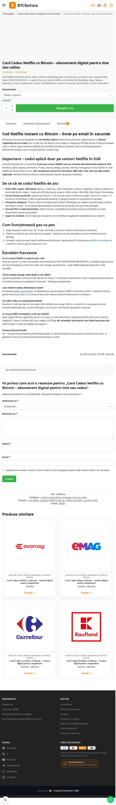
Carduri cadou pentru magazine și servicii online (38, 13)
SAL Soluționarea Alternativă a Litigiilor (22, 718)
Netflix (62, 503)
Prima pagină (8, 13)
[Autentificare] (105, 5)
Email (6, 457)
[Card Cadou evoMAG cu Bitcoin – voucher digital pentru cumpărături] (29, 546)
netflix (69, 500)
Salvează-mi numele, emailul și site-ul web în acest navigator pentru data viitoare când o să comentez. (58, 470)
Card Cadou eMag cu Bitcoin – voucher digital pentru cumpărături (86, 581)
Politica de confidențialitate (74, 723)
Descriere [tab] (11, 123)
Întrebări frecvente (70, 709)
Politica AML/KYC (68, 728)
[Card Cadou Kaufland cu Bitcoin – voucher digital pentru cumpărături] (86, 626)
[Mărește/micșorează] (1, 800)
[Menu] (4, 5)
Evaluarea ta (10, 400)
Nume (6, 443)
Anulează (6, 100)
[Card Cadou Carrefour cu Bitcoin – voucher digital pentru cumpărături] (29, 626)
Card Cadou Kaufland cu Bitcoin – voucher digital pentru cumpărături (86, 662)
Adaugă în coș (64, 108)
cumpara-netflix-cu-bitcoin (51, 500)
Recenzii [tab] (62, 123)
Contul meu (66, 704)
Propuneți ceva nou (70, 733)
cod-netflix (33, 500)
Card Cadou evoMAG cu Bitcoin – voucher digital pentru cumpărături (30, 581)
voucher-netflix (90, 500)
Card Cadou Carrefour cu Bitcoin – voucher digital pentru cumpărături (30, 662)
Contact (64, 714)
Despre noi (7, 704)
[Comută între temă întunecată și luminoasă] (5, 799)
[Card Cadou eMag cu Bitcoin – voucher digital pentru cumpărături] (86, 546)
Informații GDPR (10, 709)
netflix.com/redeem (100, 240)
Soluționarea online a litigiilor (17, 714)
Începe (30, 592)
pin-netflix (77, 500)
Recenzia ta (9, 413)
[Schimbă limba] (99, 5)
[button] (111, 5)
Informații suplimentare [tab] (36, 123)
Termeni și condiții (69, 718)
